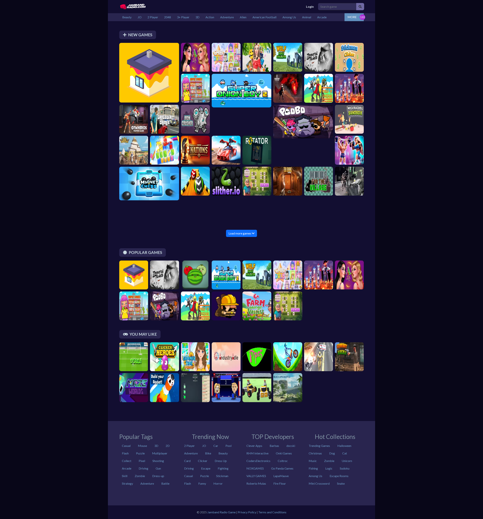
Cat (344, 453)
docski (290, 445)
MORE (352, 17)
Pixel (142, 461)
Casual (126, 445)
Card (187, 461)
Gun (158, 468)
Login (310, 6)
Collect (126, 461)
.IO (204, 445)
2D (168, 445)
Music (313, 461)
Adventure (147, 483)
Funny (202, 483)
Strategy (127, 483)
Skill (124, 476)
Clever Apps (254, 445)
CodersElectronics (258, 461)
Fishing (313, 468)
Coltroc (283, 461)
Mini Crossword (319, 483)
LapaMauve (281, 476)
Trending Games (319, 445)
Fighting (223, 468)
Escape (205, 468)
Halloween (344, 445)
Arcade (126, 468)
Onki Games (284, 453)
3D (156, 445)
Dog (332, 453)
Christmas (315, 453)
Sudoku (344, 468)
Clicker (202, 461)
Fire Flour (279, 483)
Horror (218, 483)
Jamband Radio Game (221, 512)
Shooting (158, 461)
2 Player (189, 445)
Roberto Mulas (256, 483)
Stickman (222, 476)
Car (215, 445)
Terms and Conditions (272, 512)
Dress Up (221, 461)
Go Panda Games (282, 468)
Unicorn (347, 461)
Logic (328, 468)
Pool (228, 445)
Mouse (142, 445)
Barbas (274, 445)
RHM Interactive (257, 453)
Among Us (315, 476)
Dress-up (158, 476)
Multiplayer (159, 453)
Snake (341, 483)
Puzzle (140, 453)
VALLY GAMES (256, 476)
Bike (208, 453)
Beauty (223, 453)
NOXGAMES (255, 468)
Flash (125, 453)
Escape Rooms (339, 476)
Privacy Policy (247, 512)
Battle (165, 483)
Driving (143, 468)
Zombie (140, 476)
